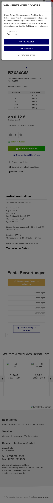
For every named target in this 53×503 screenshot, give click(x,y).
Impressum (12, 31)
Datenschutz (12, 34)
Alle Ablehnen (26, 48)
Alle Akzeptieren (26, 42)
